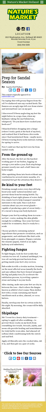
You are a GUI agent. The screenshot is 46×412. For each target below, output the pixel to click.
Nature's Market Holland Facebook (28, 29)
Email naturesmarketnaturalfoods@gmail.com (18, 29)
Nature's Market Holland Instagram (23, 29)
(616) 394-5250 (23, 45)
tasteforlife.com (8, 96)
